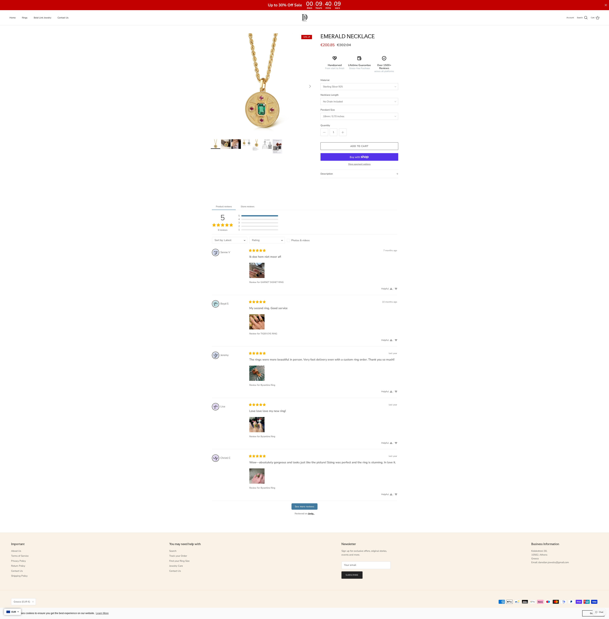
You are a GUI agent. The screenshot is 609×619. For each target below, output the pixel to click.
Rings (24, 17)
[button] (258, 215)
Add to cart (359, 146)
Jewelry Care (176, 565)
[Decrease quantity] (324, 132)
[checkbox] (304, 240)
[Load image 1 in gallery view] (262, 84)
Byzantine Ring (268, 385)
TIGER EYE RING (269, 333)
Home (13, 17)
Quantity (325, 125)
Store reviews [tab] (247, 206)
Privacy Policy (18, 561)
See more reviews (304, 506)
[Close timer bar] (606, 5)
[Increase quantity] (343, 132)
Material (325, 80)
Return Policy (18, 565)
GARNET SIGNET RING (272, 282)
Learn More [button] (102, 613)
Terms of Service (20, 555)
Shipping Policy (19, 575)
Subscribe (352, 575)
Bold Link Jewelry (42, 17)
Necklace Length (330, 94)
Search (173, 551)
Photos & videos (300, 240)
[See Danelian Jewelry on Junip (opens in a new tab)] (311, 513)
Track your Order (178, 555)
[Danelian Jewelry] (304, 17)
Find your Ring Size (179, 561)
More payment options (359, 164)
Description (327, 173)
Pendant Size (328, 109)
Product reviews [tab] (224, 206)
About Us (16, 551)
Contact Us (63, 17)
